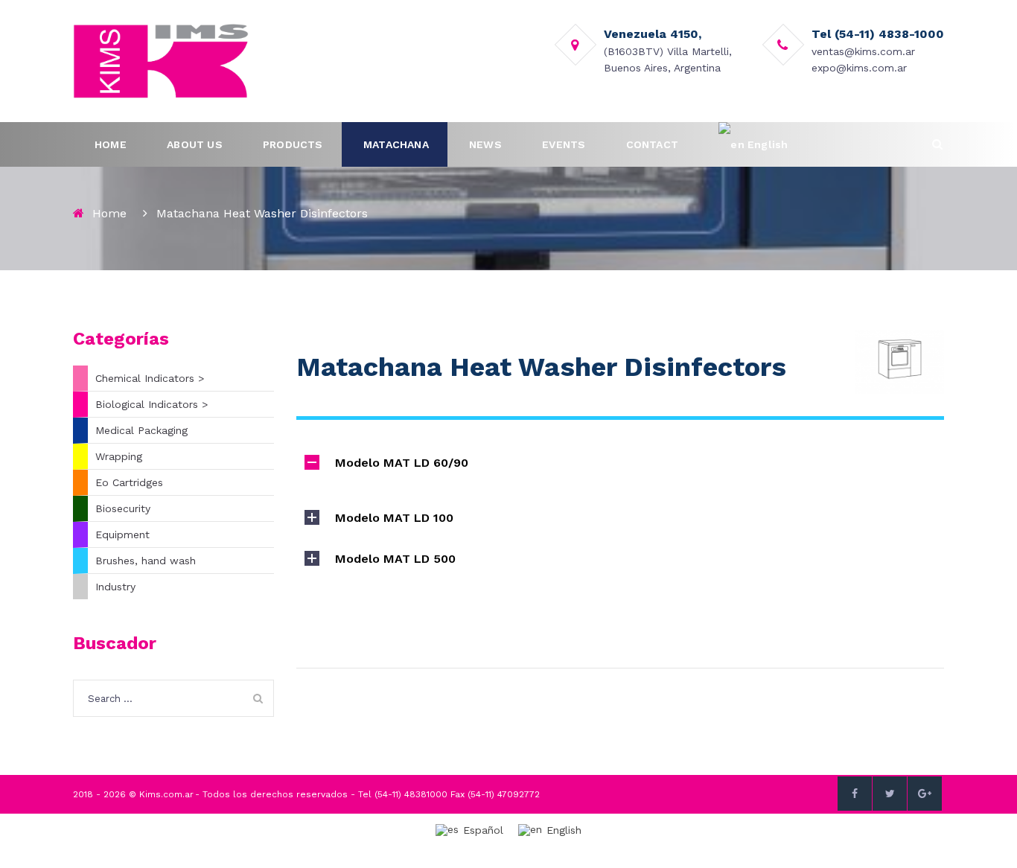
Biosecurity (122, 508)
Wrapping (118, 456)
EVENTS (563, 144)
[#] (855, 793)
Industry (115, 587)
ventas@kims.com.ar (863, 51)
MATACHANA (396, 144)
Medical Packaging (141, 430)
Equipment (122, 534)
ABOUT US (195, 144)
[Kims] (161, 60)
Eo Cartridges (129, 482)
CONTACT (652, 144)
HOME (111, 144)
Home (109, 213)
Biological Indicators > (151, 404)
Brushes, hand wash (145, 561)
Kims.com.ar (166, 794)
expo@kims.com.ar (859, 68)
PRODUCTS (293, 144)
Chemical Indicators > (149, 378)
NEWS (485, 144)
